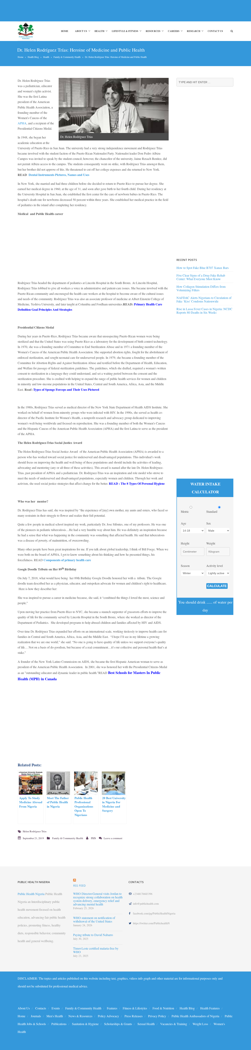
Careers (173, 31)
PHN (93, 838)
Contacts (40, 1008)
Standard (212, 511)
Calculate (217, 586)
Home (64, 31)
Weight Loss (200, 1024)
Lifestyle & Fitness (125, 31)
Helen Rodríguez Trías (34, 831)
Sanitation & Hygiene (85, 1024)
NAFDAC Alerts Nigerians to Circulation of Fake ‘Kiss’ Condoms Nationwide (203, 299)
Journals (36, 1016)
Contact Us (215, 31)
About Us (81, 31)
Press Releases (134, 1016)
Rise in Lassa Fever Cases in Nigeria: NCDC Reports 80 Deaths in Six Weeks (204, 310)
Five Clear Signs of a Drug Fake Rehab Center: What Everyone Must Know (200, 277)
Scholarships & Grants (118, 1024)
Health (99, 31)
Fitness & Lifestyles (135, 1008)
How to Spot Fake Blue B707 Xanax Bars (202, 268)
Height (185, 543)
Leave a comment (113, 838)
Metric (185, 511)
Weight (210, 543)
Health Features (210, 1008)
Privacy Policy (157, 1016)
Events (56, 1008)
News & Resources (80, 1016)
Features (112, 1008)
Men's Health (54, 1016)
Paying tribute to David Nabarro (93, 935)
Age (183, 523)
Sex (208, 523)
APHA (22, 123)
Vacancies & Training (173, 1024)
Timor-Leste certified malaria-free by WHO (95, 950)
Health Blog (33, 56)
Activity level (214, 566)
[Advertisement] (89, 10)
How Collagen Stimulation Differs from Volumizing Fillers (201, 288)
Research (193, 31)
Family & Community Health (67, 56)
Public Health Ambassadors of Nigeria (195, 1016)
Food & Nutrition (163, 1008)
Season (185, 566)
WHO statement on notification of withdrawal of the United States (94, 919)
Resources (153, 31)
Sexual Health (146, 1024)
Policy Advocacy (108, 1016)
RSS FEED (79, 885)
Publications (58, 1024)
